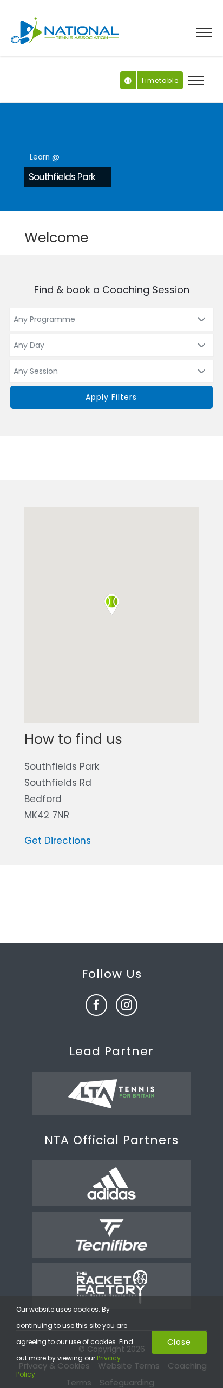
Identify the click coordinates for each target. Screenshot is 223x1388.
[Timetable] (128, 76)
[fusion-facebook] (96, 1005)
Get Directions (57, 840)
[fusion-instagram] (126, 1005)
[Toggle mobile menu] (204, 32)
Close (179, 1342)
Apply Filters (111, 397)
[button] (111, 604)
